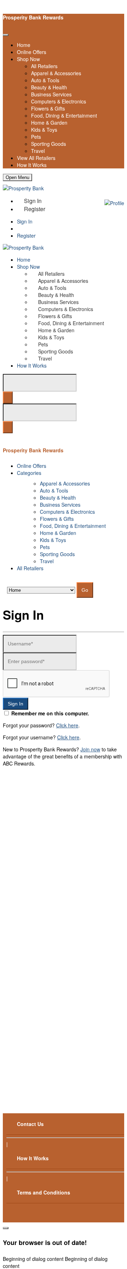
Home (23, 44)
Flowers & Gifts (48, 108)
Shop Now (28, 58)
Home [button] (23, 259)
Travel (38, 150)
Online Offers (31, 51)
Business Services (51, 94)
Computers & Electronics (58, 101)
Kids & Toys (44, 129)
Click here (67, 725)
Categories (29, 472)
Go (84, 590)
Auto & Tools (45, 80)
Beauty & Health (49, 87)
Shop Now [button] (28, 266)
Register (34, 209)
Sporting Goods (48, 143)
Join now (90, 749)
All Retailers (44, 66)
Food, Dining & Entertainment (64, 115)
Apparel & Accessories (56, 73)
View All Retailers (36, 157)
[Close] (5, 35)
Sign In (24, 221)
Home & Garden (49, 122)
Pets (36, 136)
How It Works (32, 164)
